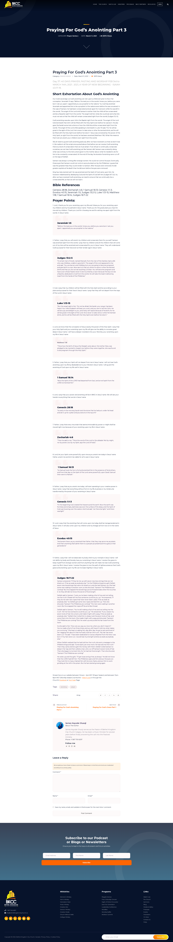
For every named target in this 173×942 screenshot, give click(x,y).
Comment (57, 772)
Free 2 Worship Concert (109, 899)
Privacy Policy (45, 937)
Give (160, 4)
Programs (130, 4)
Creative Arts (64, 907)
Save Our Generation (108, 904)
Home (95, 4)
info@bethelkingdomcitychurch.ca (17, 913)
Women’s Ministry (65, 897)
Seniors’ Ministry (65, 909)
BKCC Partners (141, 4)
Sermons (146, 902)
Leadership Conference (109, 907)
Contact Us (146, 919)
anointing (64, 687)
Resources (152, 4)
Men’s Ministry (64, 899)
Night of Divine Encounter (110, 902)
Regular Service (107, 897)
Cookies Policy (55, 937)
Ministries (121, 4)
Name (55, 796)
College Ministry (65, 917)
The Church (103, 4)
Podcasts (146, 909)
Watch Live (86, 678)
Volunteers (146, 914)
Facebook (63, 680)
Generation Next (65, 902)
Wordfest (104, 909)
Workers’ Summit (107, 914)
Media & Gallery (148, 907)
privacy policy (67, 767)
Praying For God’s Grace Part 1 (104, 707)
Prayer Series (72, 36)
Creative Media (64, 912)
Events (145, 912)
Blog (145, 904)
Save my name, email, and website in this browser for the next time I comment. (83, 807)
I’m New (146, 917)
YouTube (72, 680)
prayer (73, 687)
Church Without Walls (67, 914)
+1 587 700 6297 (11, 910)
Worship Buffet (106, 912)
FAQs (145, 922)
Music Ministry (64, 904)
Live (112, 4)
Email (90, 796)
